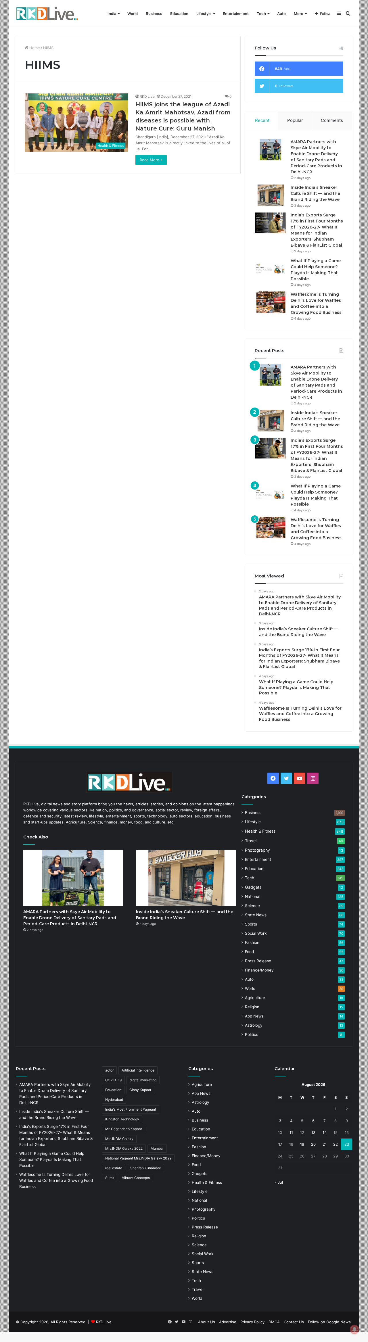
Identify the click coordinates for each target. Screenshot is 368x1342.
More (298, 13)
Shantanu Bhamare (145, 1168)
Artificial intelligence (138, 1070)
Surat (109, 1178)
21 (325, 1144)
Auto (281, 13)
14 (325, 1132)
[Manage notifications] (354, 1329)
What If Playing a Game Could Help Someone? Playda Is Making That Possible (51, 1159)
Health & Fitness (260, 831)
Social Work (256, 933)
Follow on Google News (329, 1322)
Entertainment (236, 13)
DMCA (274, 1322)
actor (109, 1070)
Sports (251, 924)
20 (313, 1144)
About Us (206, 1322)
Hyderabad (114, 1099)
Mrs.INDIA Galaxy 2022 (124, 1148)
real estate (113, 1168)
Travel (250, 840)
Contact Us (294, 1322)
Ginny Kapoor (140, 1090)
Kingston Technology (122, 1119)
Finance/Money (259, 970)
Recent (262, 120)
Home (34, 47)
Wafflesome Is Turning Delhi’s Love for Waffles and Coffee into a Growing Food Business (56, 1180)
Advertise (227, 1322)
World (132, 13)
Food (249, 951)
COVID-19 (113, 1080)
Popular (295, 120)
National (252, 896)
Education (179, 13)
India (112, 13)
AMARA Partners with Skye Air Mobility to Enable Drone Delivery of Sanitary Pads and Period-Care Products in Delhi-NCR (69, 917)
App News (254, 1016)
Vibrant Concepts (136, 1178)
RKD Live (147, 96)
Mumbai (157, 1148)
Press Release (258, 961)
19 (302, 1144)
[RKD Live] (47, 13)
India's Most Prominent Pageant (130, 1109)
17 (280, 1144)
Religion (252, 1007)
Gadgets (253, 887)
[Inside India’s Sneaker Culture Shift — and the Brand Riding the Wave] (270, 195)
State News (256, 915)
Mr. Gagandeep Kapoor (123, 1129)
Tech (261, 13)
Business (154, 13)
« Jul (279, 1182)
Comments (332, 120)
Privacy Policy (252, 1322)
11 (291, 1132)
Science (252, 905)
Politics (251, 1034)
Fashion (252, 942)
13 (313, 1132)
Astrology (253, 1025)
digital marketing (143, 1080)
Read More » (151, 160)
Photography (257, 850)
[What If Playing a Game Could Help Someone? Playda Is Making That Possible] (270, 268)
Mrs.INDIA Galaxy (119, 1138)
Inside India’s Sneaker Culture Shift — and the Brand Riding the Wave (315, 193)
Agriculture (255, 997)
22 (335, 1144)
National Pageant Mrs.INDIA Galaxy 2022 (138, 1158)
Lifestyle (204, 13)
